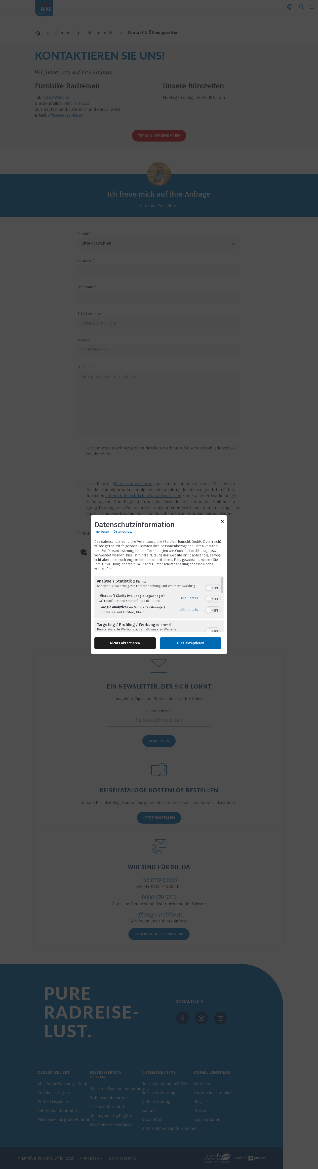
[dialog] (159, 584)
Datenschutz (123, 531)
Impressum (102, 531)
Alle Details (189, 598)
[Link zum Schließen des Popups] (222, 522)
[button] (208, 587)
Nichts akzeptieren (125, 643)
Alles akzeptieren (190, 643)
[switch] (213, 587)
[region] (159, 604)
